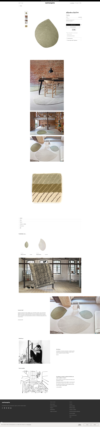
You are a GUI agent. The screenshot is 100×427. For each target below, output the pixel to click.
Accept (87, 424)
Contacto (70, 404)
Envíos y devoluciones (72, 415)
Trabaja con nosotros (53, 411)
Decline (95, 424)
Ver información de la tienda (70, 35)
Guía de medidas (72, 413)
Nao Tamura (67, 14)
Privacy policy (29, 424)
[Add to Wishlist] (81, 24)
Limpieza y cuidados (72, 409)
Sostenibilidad (52, 409)
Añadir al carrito (73, 24)
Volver (21, 5)
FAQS (70, 417)
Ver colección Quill (20, 319)
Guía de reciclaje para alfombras (74, 411)
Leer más (57, 354)
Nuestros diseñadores (53, 405)
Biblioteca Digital (72, 407)
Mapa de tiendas (72, 405)
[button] (19, 3)
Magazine (51, 407)
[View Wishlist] (79, 3)
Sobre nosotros (52, 404)
